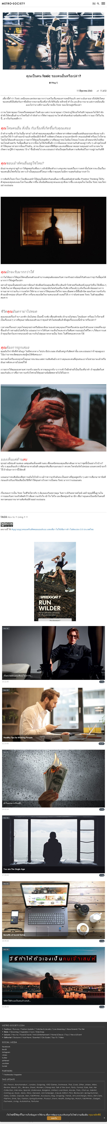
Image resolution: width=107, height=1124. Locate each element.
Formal (80, 1087)
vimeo (4, 1055)
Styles (6, 1096)
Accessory (45, 1096)
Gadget (96, 1098)
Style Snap (40, 1032)
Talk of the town (63, 1087)
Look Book (63, 1090)
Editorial (8, 1037)
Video (61, 1037)
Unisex (88, 1085)
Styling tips (69, 1098)
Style (6, 1032)
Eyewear (36, 1093)
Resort (14, 1087)
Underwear (36, 1090)
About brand (72, 1029)
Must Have (27, 1037)
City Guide (46, 1037)
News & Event (76, 1035)
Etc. (19, 1087)
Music (17, 1093)
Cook (75, 1085)
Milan (94, 1085)
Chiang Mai (49, 1087)
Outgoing (41, 1085)
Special (26, 1090)
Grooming (14, 1032)
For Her (82, 1029)
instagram (6, 1052)
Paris (78, 1090)
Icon (32, 1032)
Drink (14, 1098)
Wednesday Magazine (12, 1075)
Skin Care (97, 1096)
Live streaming (59, 1029)
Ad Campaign (47, 1093)
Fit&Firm (7, 1098)
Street (32, 1087)
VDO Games (51, 1085)
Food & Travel (25, 1035)
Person (11, 1085)
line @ (4, 1049)
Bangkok (46, 1090)
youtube (5, 1063)
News (89, 1096)
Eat (5, 1085)
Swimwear (62, 1085)
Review (7, 1087)
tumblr (4, 1066)
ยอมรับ (54, 1118)
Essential (36, 1037)
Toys (67, 1035)
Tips (18, 1098)
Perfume (35, 1101)
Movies (72, 1090)
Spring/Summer (91, 1093)
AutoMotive (25, 1101)
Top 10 (54, 1037)
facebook (6, 1047)
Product (47, 1098)
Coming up (8, 1093)
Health (101, 744)
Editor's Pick (67, 1093)
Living (20, 517)
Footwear (8, 1101)
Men (27, 1096)
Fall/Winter (35, 1096)
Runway (16, 1029)
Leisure (7, 1035)
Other (81, 1085)
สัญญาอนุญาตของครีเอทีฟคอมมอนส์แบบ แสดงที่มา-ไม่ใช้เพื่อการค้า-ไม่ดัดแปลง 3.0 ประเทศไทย (52, 529)
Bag (53, 1096)
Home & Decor (57, 1035)
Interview (18, 1090)
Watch (78, 1098)
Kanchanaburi (21, 1085)
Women (39, 1087)
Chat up (85, 1090)
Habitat (93, 1090)
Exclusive (17, 1037)
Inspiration (24, 1032)
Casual (58, 1093)
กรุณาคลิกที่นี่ (94, 1115)
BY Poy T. (53, 82)
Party (73, 1087)
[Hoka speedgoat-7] (55, 583)
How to (11, 517)
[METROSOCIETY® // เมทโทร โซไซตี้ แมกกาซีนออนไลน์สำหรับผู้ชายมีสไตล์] (13, 4)
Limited (54, 1090)
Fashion (7, 1029)
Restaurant (78, 1093)
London (32, 1085)
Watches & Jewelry (43, 1029)
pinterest (5, 1060)
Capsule (20, 1096)
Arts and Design (79, 1096)
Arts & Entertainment (41, 1035)
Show (29, 1093)
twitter (4, 1058)
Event (54, 1098)
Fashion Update (27, 1029)
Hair (91, 1087)
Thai (70, 1085)
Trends (68, 1096)
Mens (23, 1093)
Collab (12, 1096)
